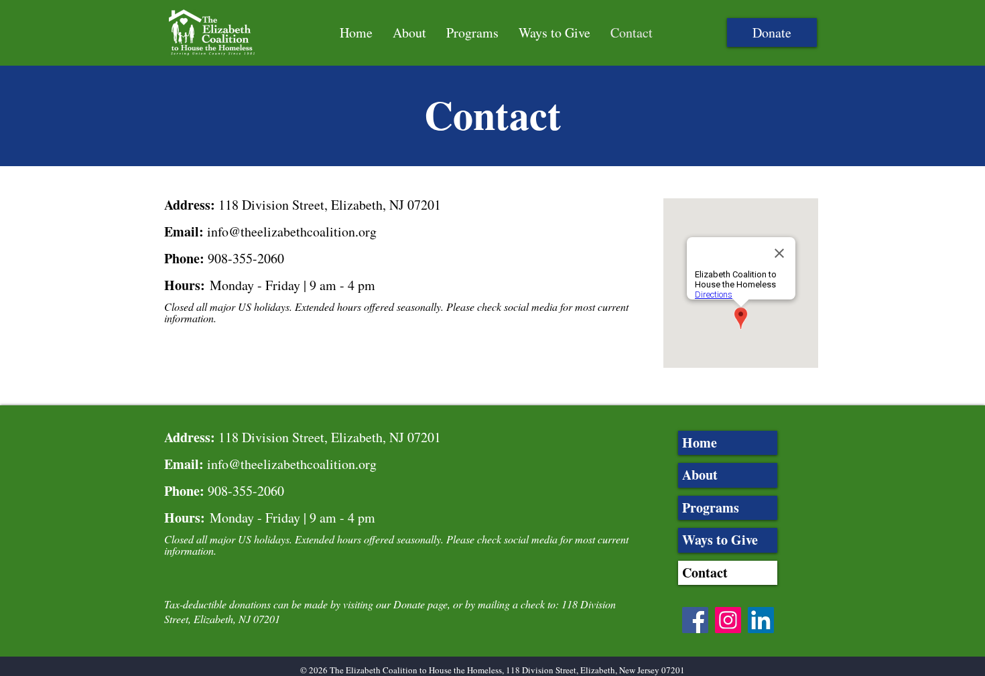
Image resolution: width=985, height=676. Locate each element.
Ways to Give (720, 539)
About (700, 474)
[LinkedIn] (761, 620)
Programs (710, 507)
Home (699, 442)
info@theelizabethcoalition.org (292, 231)
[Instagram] (728, 620)
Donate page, (421, 604)
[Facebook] (695, 620)
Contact (705, 572)
